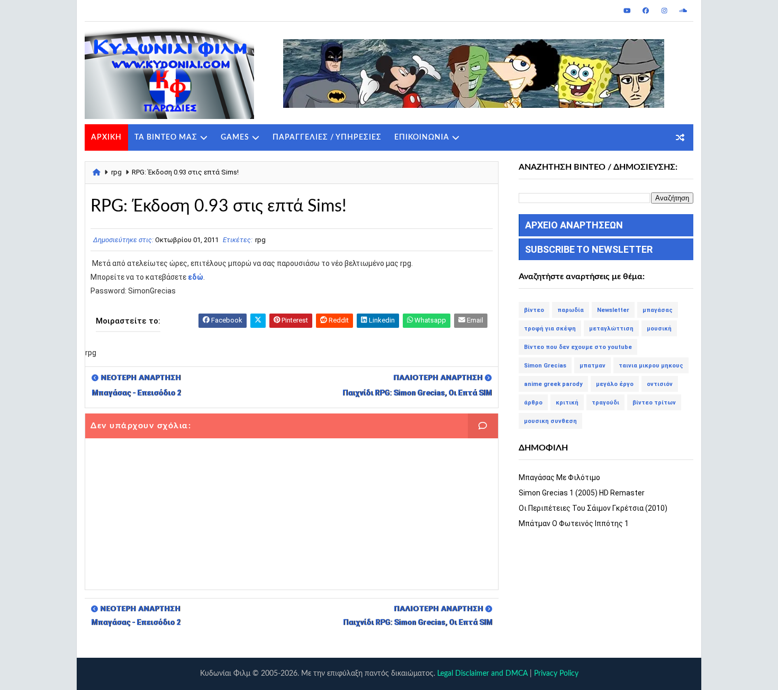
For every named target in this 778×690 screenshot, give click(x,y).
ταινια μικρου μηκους (651, 365)
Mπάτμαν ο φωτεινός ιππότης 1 (574, 523)
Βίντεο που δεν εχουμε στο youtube (578, 347)
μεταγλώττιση (611, 328)
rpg (116, 172)
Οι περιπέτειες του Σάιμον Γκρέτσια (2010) (593, 508)
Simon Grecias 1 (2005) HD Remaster (582, 493)
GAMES (235, 137)
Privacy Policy (556, 673)
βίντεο (534, 310)
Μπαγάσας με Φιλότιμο (559, 477)
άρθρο (533, 402)
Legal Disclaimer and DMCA (482, 673)
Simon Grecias (545, 365)
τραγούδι (605, 402)
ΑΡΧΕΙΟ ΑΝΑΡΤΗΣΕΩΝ (574, 225)
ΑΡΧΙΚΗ (106, 137)
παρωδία (570, 310)
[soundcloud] (683, 11)
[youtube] (627, 11)
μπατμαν (592, 365)
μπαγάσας (658, 310)
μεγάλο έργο (615, 384)
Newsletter (613, 310)
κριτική (567, 402)
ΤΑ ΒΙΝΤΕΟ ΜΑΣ (165, 137)
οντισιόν (660, 384)
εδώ (195, 277)
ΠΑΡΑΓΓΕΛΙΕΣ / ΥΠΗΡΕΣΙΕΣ (327, 137)
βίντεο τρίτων (654, 402)
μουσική (659, 328)
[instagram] (664, 11)
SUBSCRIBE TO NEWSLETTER (589, 249)
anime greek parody (553, 384)
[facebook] (646, 11)
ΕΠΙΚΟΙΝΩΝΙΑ (421, 137)
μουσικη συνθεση (550, 421)
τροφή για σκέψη (550, 328)
